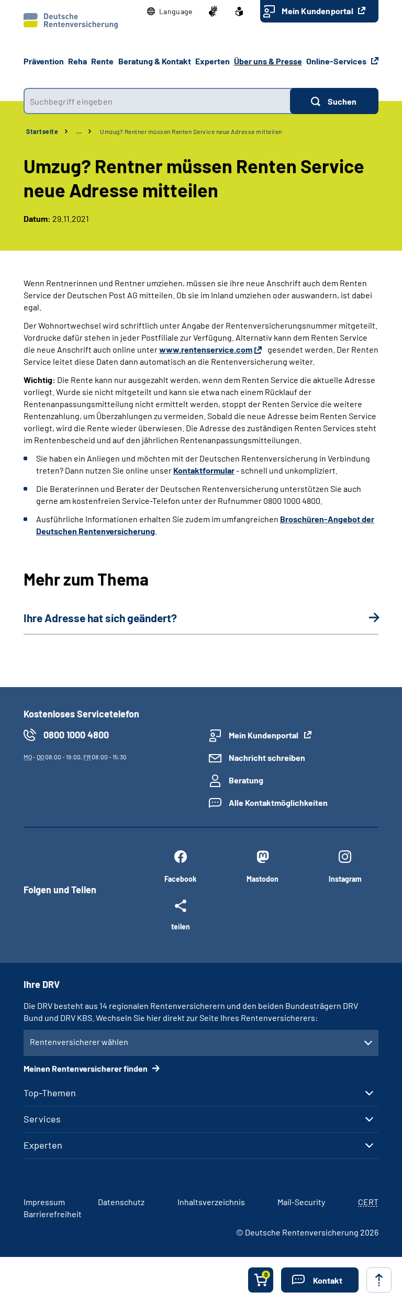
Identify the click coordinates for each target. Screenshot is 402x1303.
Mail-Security (301, 1202)
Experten (43, 1145)
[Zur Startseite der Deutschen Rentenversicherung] (71, 21)
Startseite (42, 131)
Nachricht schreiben (267, 757)
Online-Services (337, 61)
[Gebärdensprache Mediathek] (213, 11)
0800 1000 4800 (76, 734)
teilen (180, 926)
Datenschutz (121, 1202)
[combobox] (157, 101)
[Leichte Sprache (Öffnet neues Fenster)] (239, 11)
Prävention (44, 61)
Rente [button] (102, 61)
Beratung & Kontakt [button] (154, 61)
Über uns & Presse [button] (268, 61)
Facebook (180, 878)
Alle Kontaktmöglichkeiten (278, 802)
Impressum (44, 1202)
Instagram (345, 878)
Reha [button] (77, 61)
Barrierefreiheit (53, 1214)
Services (42, 1119)
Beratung (246, 780)
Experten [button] (212, 61)
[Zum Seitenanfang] (379, 1280)
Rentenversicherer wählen (79, 1042)
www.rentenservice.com (205, 349)
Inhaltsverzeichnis (211, 1202)
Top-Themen (50, 1092)
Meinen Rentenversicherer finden (86, 1068)
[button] (170, 11)
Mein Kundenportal (318, 11)
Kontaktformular (203, 470)
